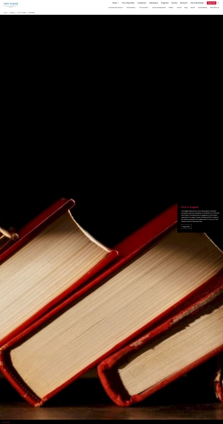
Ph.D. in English (22, 12)
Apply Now (211, 3)
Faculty (174, 3)
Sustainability (202, 7)
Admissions (153, 3)
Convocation (143, 7)
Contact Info (6, 422)
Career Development (159, 7)
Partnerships (131, 7)
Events (179, 7)
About (114, 3)
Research (183, 3)
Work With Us (214, 7)
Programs (165, 3)
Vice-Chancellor (128, 3)
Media (171, 7)
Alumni (192, 7)
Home (5, 12)
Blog (185, 7)
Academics (142, 3)
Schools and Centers (115, 7)
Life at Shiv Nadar (197, 3)
